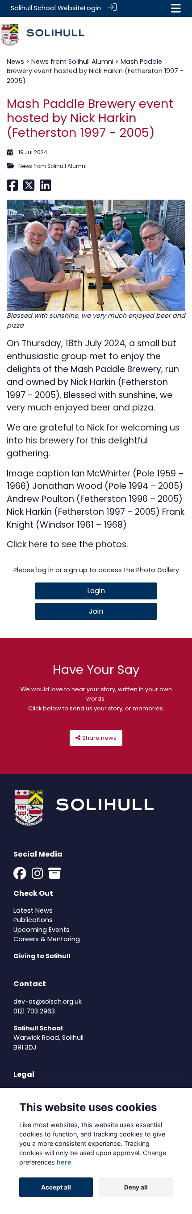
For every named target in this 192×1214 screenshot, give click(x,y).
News (15, 61)
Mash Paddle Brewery (116, 369)
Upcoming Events (41, 929)
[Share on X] (28, 187)
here (38, 544)
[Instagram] (37, 875)
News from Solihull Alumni (72, 61)
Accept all (56, 1187)
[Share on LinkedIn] (45, 187)
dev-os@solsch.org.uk (47, 1001)
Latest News (33, 910)
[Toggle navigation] (176, 8)
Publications (33, 919)
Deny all (136, 1187)
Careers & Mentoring (46, 939)
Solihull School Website (47, 8)
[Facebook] (19, 875)
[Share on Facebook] (12, 187)
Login (92, 8)
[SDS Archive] (54, 875)
